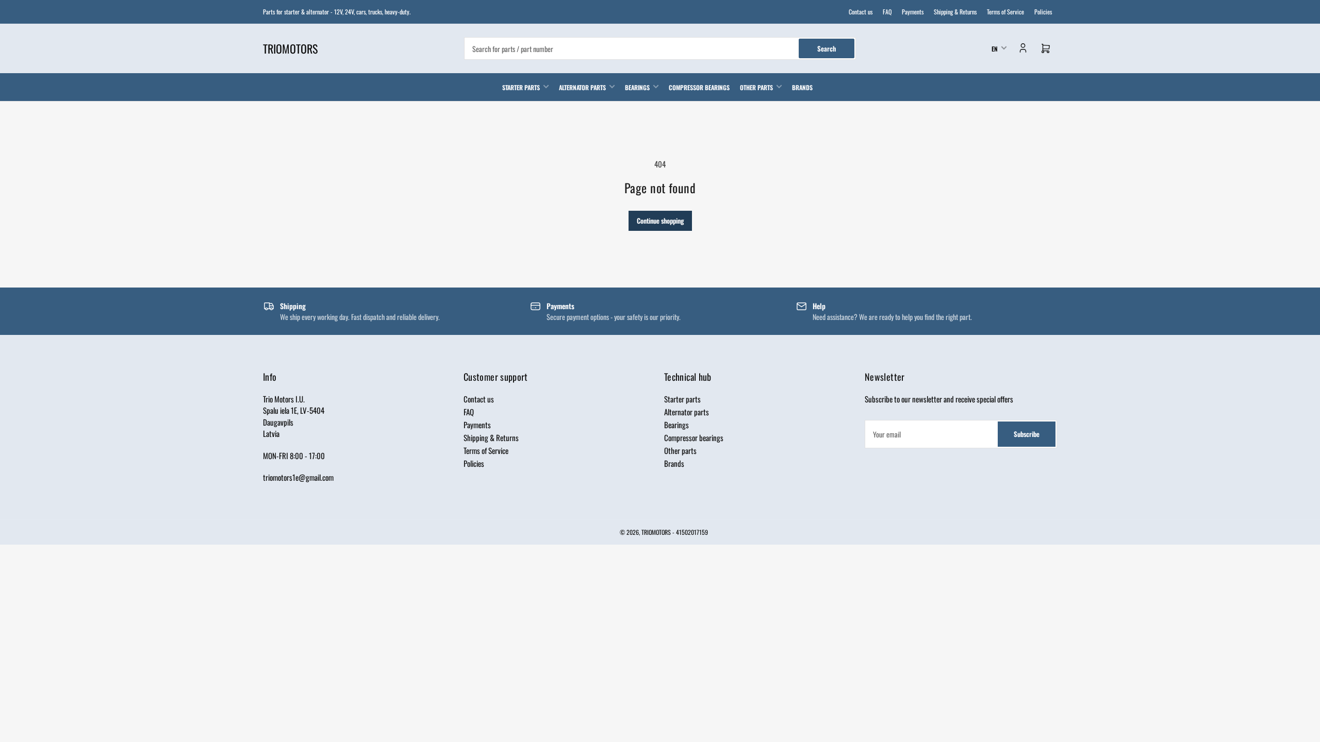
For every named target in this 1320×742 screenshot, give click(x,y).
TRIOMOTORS (656, 532)
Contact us (860, 11)
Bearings (637, 87)
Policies (1043, 11)
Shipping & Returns (955, 11)
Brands (802, 87)
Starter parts (521, 87)
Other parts (756, 87)
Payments (912, 11)
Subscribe (1027, 434)
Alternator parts (582, 87)
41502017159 (692, 532)
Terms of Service (1005, 11)
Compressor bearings (699, 87)
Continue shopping (660, 220)
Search (826, 48)
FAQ (887, 11)
